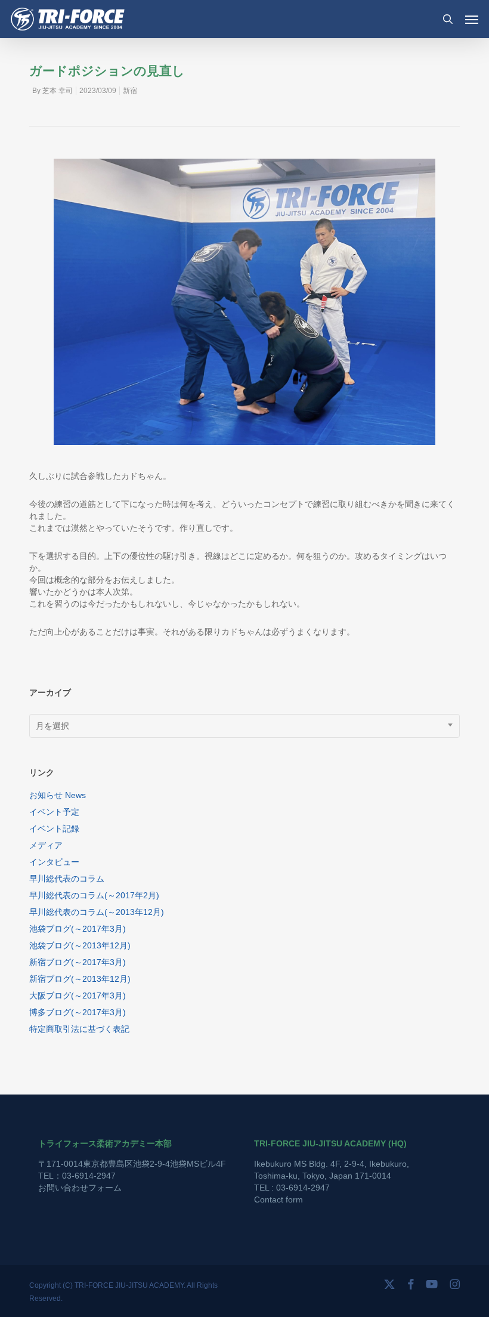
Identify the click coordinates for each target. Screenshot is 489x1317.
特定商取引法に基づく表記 (79, 1029)
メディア (46, 845)
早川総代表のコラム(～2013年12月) (96, 912)
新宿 (130, 90)
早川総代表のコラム (66, 878)
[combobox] (244, 726)
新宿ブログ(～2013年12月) (80, 979)
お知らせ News (57, 795)
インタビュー (54, 862)
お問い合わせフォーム (80, 1187)
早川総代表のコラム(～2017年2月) (94, 895)
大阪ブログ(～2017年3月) (77, 995)
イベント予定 (54, 812)
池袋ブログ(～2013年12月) (80, 945)
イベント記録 (54, 828)
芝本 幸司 (57, 90)
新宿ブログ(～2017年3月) (77, 962)
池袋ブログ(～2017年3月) (77, 928)
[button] (471, 19)
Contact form (278, 1199)
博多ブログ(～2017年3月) (77, 1012)
